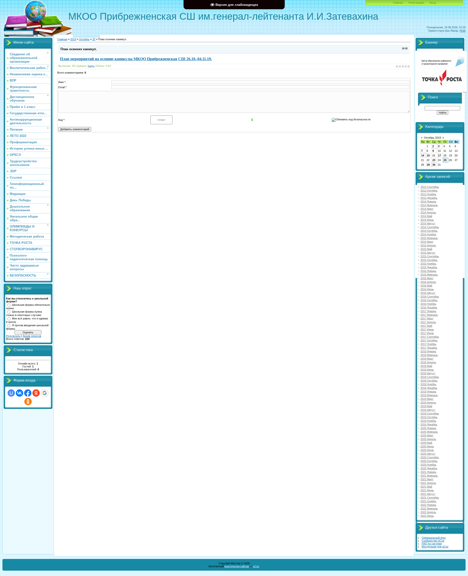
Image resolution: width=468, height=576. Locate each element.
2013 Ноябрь (428, 194)
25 (93, 39)
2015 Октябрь (429, 260)
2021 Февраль (429, 475)
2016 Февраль (429, 274)
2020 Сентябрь (429, 457)
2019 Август (427, 409)
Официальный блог (434, 537)
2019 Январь (428, 391)
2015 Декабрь (428, 267)
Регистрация (416, 2)
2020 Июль (427, 450)
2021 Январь (428, 471)
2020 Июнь (427, 446)
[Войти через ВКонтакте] (19, 393)
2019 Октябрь (429, 417)
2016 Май (426, 285)
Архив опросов (32, 336)
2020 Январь (428, 428)
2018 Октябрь (429, 380)
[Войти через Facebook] (27, 393)
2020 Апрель (428, 439)
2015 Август (427, 252)
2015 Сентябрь (429, 256)
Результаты (13, 336)
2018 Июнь (427, 369)
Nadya (91, 66)
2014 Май (426, 216)
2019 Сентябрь (429, 413)
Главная (398, 2)
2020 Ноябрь (428, 464)
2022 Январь (428, 504)
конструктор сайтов (236, 566)
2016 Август (427, 292)
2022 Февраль (429, 508)
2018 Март (426, 358)
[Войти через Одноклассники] (28, 401)
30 (433, 164)
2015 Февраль (429, 238)
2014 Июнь (427, 219)
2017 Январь (428, 311)
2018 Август (427, 373)
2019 (73, 39)
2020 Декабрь (428, 468)
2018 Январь (428, 351)
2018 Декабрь (428, 387)
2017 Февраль (429, 314)
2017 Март (426, 318)
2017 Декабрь (428, 347)
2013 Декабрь (428, 197)
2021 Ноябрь (428, 501)
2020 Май (426, 442)
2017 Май (426, 325)
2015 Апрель (428, 245)
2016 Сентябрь (429, 296)
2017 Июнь (427, 329)
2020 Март (426, 435)
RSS (463, 30)
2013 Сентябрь (429, 186)
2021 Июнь (427, 490)
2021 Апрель (428, 482)
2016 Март (426, 278)
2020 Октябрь (429, 461)
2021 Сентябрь (429, 497)
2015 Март (426, 241)
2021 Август (427, 493)
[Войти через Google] (45, 393)
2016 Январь (428, 270)
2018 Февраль (429, 355)
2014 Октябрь (429, 230)
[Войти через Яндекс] (36, 393)
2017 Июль (427, 333)
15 (428, 155)
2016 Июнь (427, 289)
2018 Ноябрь (428, 384)
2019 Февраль (429, 395)
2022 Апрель (428, 512)
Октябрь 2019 (432, 137)
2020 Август (427, 453)
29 (428, 164)
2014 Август (427, 223)
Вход (433, 2)
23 (433, 160)
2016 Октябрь (429, 300)
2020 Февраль (429, 431)
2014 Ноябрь (428, 234)
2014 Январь (428, 201)
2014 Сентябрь (429, 227)
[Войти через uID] (11, 393)
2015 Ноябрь (428, 263)
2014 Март (426, 208)
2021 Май (426, 486)
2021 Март (426, 479)
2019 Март (426, 398)
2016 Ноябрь (428, 303)
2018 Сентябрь (429, 376)
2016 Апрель (428, 281)
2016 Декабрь (428, 307)
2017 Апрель (428, 322)
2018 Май (426, 366)
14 (422, 155)
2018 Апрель (428, 362)
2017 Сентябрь (429, 336)
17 (439, 155)
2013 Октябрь (429, 190)
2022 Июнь (427, 515)
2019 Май (426, 406)
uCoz (256, 566)
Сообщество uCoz (433, 540)
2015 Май (426, 249)
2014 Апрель (428, 212)
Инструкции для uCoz (435, 546)
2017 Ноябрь (428, 344)
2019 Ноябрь (428, 420)
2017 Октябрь (429, 340)
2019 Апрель (428, 402)
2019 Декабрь (428, 424)
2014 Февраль (429, 205)
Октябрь (84, 39)
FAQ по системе (432, 543)
